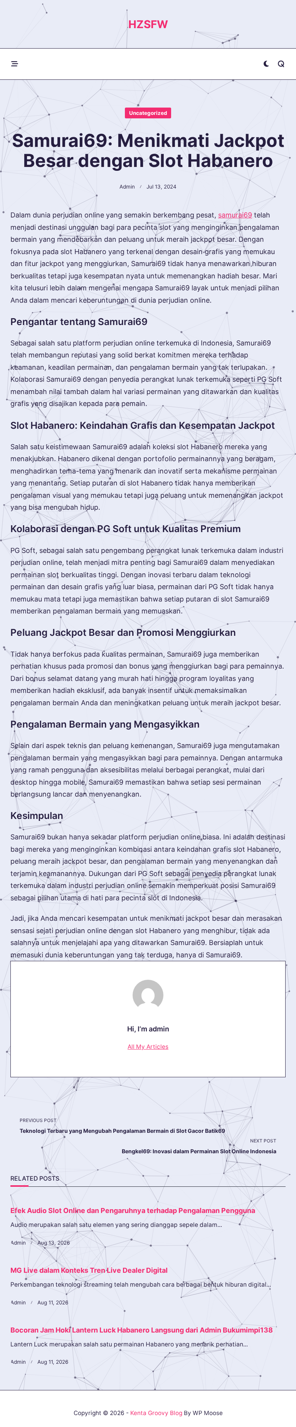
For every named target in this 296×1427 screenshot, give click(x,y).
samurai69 (235, 215)
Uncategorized (148, 113)
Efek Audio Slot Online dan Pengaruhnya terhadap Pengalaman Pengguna (132, 1210)
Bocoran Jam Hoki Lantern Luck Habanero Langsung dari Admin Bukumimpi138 (141, 1330)
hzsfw (148, 24)
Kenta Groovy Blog (156, 1413)
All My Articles (148, 1046)
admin (127, 187)
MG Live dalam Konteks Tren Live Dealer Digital (89, 1270)
